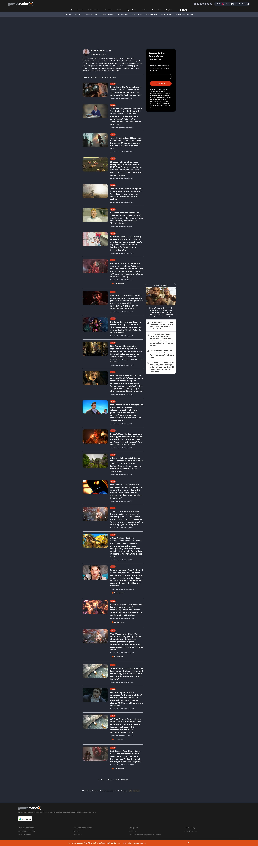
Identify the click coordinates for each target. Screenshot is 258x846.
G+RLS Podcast (137, 14)
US (130, 791)
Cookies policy (189, 828)
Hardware (108, 10)
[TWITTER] (107, 51)
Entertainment (93, 10)
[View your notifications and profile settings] (239, 4)
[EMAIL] (110, 51)
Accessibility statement (26, 831)
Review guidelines (24, 835)
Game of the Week (107, 14)
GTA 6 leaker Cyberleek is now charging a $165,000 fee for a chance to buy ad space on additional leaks (162, 325)
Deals (119, 10)
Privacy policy (134, 828)
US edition (112, 843)
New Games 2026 (123, 14)
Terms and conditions (26, 828)
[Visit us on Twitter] (195, 4)
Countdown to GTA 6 (91, 14)
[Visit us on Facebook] (204, 4)
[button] (245, 4)
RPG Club (78, 14)
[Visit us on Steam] (211, 4)
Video (144, 10)
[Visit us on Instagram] (208, 4)
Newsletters (156, 10)
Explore (169, 10)
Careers (76, 831)
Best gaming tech (151, 14)
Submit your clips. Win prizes (184, 14)
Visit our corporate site (87, 812)
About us (132, 831)
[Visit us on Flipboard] (198, 4)
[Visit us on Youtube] (201, 4)
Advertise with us (190, 831)
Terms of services (156, 91)
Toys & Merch (131, 10)
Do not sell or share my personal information (145, 835)
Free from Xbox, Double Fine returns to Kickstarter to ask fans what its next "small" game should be (162, 354)
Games (80, 10)
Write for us (78, 835)
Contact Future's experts (83, 828)
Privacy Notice (157, 95)
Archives (124, 780)
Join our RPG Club (166, 14)
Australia (136, 791)
